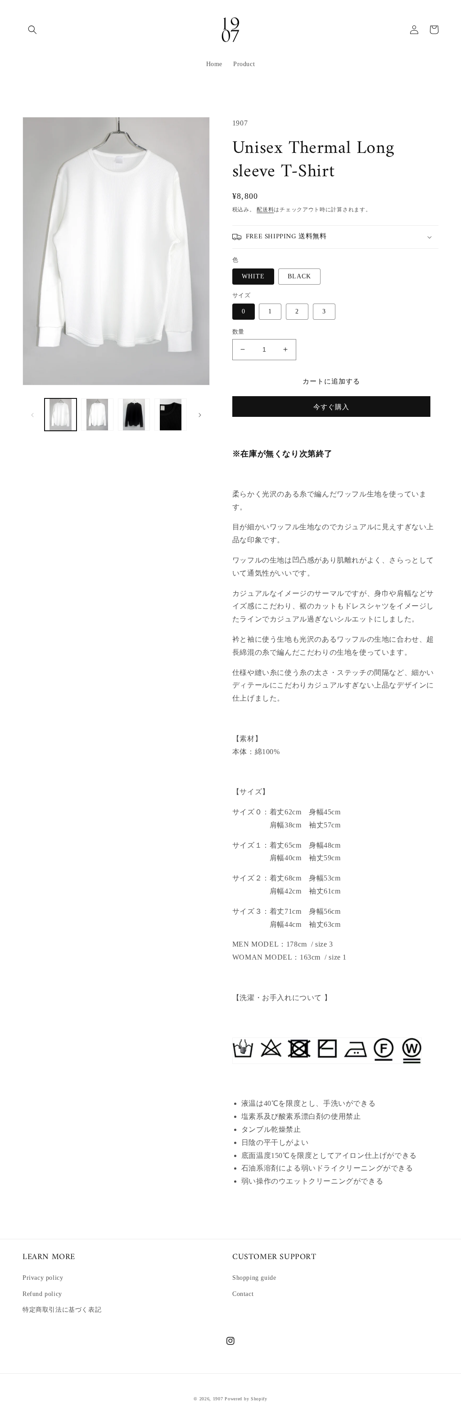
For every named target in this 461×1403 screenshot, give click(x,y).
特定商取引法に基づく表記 (62, 1309)
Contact (242, 1294)
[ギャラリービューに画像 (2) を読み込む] (97, 414)
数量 (238, 331)
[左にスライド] (32, 414)
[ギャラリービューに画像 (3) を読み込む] (134, 414)
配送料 (265, 209)
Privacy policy (43, 1277)
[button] (32, 30)
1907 (218, 1398)
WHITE (253, 276)
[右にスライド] (200, 414)
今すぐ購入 (331, 407)
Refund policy (42, 1294)
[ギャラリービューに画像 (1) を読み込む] (61, 414)
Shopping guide (254, 1277)
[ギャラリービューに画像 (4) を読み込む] (170, 414)
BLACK (299, 276)
